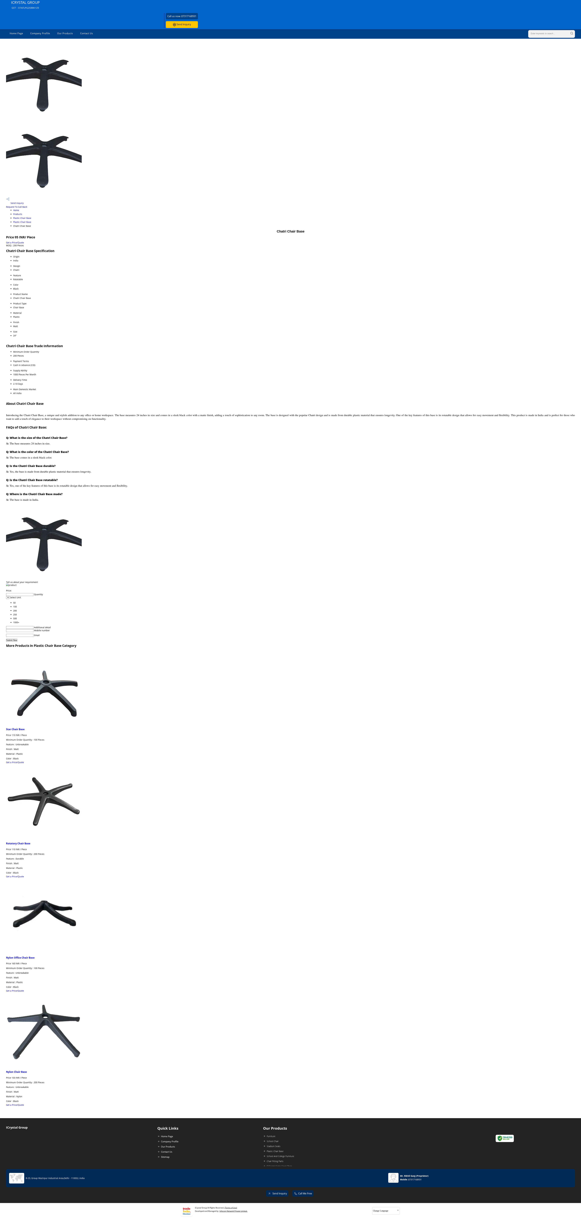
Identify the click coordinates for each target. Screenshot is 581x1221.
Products (17, 214)
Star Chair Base (15, 729)
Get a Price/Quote (15, 242)
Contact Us (86, 33)
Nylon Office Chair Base (20, 957)
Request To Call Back (16, 206)
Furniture (271, 1136)
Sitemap (165, 1156)
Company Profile (40, 33)
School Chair (273, 1141)
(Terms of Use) (231, 1207)
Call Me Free (305, 1193)
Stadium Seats (273, 1146)
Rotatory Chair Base (18, 843)
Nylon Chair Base (16, 1072)
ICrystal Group (25, 4)
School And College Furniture (280, 1156)
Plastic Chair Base (22, 218)
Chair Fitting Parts (275, 1161)
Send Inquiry (183, 24)
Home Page (16, 33)
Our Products (65, 33)
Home (16, 210)
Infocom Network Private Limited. (233, 1211)
